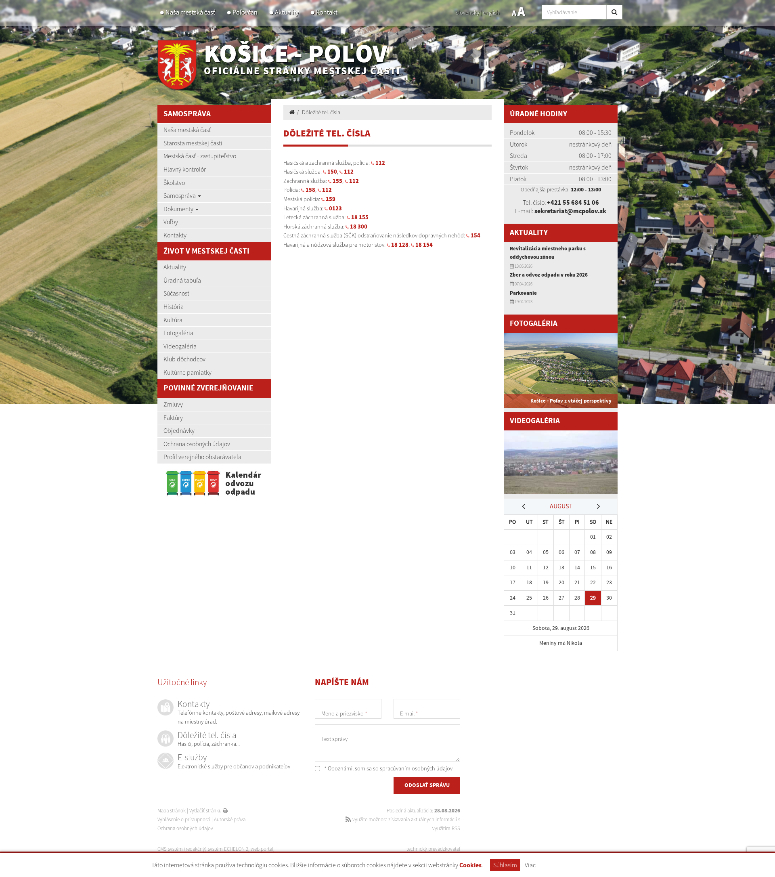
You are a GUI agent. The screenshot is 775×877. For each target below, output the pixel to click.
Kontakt (326, 12)
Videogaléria (180, 346)
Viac (530, 865)
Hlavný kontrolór (184, 169)
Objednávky (179, 430)
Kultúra (172, 320)
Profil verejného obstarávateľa (202, 457)
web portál (262, 849)
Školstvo (174, 182)
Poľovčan (245, 12)
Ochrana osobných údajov (196, 444)
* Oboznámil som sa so (387, 768)
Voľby (170, 222)
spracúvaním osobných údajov (416, 768)
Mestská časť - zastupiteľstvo (199, 156)
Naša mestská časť (190, 12)
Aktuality (287, 12)
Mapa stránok (171, 810)
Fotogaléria (178, 333)
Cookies (470, 865)
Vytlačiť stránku (206, 810)
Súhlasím (505, 865)
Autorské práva (229, 819)
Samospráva (180, 195)
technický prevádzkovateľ (433, 849)
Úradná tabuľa (182, 280)
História (173, 306)
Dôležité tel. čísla (321, 112)
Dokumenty (179, 209)
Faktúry (173, 417)
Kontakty (174, 235)
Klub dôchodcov (184, 359)
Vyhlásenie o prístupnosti (183, 819)
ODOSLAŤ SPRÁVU (427, 785)
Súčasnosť (176, 293)
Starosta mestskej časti (192, 143)
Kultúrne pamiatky (187, 372)
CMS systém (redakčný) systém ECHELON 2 (202, 849)
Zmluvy (173, 404)
